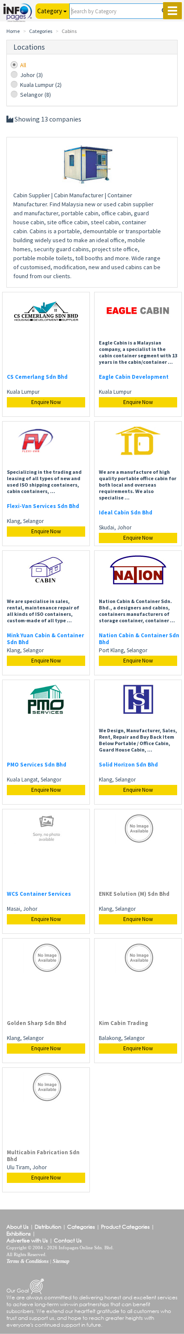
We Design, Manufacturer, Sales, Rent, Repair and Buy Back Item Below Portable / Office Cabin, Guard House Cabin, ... (138, 740)
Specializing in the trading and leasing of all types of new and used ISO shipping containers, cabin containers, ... (44, 481)
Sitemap (61, 1261)
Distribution (48, 1226)
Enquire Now (46, 402)
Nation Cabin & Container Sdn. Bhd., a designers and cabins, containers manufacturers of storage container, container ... (137, 611)
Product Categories (125, 1226)
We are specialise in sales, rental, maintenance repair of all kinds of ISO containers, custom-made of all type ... (43, 611)
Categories (40, 31)
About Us (17, 1226)
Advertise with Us (27, 1240)
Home (13, 31)
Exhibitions (18, 1233)
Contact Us (68, 1240)
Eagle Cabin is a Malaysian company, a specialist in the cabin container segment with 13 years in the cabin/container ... (138, 352)
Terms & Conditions (27, 1261)
